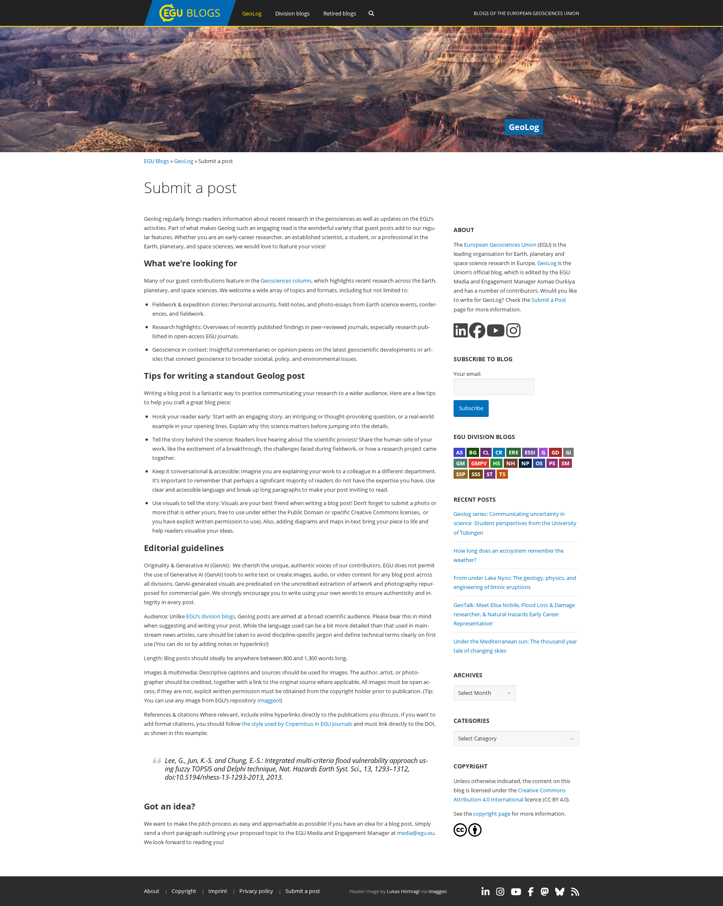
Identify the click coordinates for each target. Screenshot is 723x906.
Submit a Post (548, 300)
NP (525, 463)
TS (502, 474)
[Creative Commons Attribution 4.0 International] (460, 834)
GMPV (479, 463)
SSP (460, 474)
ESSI (530, 452)
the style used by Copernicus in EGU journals (297, 723)
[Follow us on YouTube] (496, 330)
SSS (476, 474)
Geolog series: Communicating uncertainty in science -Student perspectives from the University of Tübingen (515, 523)
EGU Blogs (156, 161)
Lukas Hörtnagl (403, 891)
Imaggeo (268, 700)
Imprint (217, 891)
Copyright (184, 891)
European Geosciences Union (543, 13)
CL (486, 452)
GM (460, 463)
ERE (513, 452)
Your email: (467, 374)
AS (459, 452)
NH (510, 463)
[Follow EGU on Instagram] (500, 891)
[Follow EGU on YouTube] (516, 891)
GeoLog (252, 13)
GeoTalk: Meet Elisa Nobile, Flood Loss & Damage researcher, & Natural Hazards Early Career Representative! (514, 614)
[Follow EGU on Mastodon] (545, 891)
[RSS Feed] (575, 891)
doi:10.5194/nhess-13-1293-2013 (214, 777)
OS (539, 463)
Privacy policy (256, 891)
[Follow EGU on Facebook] (531, 891)
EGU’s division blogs (210, 616)
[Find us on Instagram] (513, 330)
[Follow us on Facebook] (477, 330)
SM (565, 463)
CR (499, 452)
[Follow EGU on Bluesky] (559, 891)
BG (473, 452)
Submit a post (302, 891)
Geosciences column (286, 280)
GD (555, 452)
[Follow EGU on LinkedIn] (486, 891)
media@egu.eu (415, 833)
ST (490, 474)
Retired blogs (339, 13)
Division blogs (292, 13)
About (151, 891)
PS (552, 463)
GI (568, 452)
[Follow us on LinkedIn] (461, 330)
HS (496, 463)
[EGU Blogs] (190, 24)
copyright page (491, 813)
